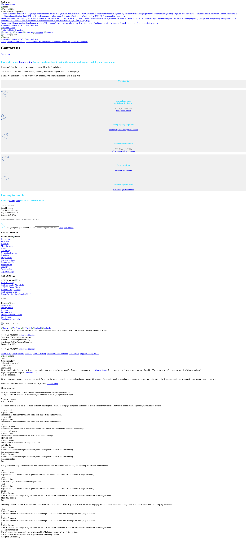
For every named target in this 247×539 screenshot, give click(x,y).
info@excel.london (123, 111)
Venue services (7, 18)
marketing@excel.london (123, 189)
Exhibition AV (53, 18)
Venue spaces (6, 23)
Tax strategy (6, 317)
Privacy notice (7, 308)
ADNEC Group (7, 282)
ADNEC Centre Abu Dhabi (12, 285)
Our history (5, 251)
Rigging (23, 18)
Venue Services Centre (123, 18)
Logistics (16, 18)
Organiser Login (31, 25)
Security (4, 267)
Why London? (50, 23)
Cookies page (52, 383)
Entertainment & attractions (15, 16)
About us (4, 244)
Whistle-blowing (8, 312)
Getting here (6, 14)
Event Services (63, 23)
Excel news (5, 255)
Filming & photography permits (149, 14)
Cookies (4, 310)
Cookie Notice (101, 370)
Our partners (67, 16)
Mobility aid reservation (126, 14)
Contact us (5, 54)
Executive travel (73, 14)
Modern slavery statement (11, 314)
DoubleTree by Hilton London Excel (16, 294)
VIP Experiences (33, 16)
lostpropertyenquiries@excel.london (123, 130)
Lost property (183, 14)
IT (67, 18)
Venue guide (101, 14)
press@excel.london (123, 170)
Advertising (73, 18)
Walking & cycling (31, 14)
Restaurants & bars (34, 21)
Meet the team (6, 246)
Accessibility (112, 14)
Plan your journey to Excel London (20, 228)
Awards (4, 248)
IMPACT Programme (103, 16)
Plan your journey (66, 228)
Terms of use (6, 305)
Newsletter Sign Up (9, 253)
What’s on (92, 14)
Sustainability (77, 16)
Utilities (62, 18)
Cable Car (84, 14)
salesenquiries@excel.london (123, 151)
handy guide (25, 62)
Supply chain (6, 264)
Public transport (17, 14)
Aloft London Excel (9, 292)
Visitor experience (76, 23)
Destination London (218, 14)
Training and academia (35, 23)
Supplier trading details (10, 319)
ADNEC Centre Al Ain (10, 287)
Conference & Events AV (37, 18)
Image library (6, 257)
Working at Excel (8, 260)
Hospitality (68, 21)
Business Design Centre (10, 289)
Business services (176, 18)
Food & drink (198, 14)
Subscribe (15, 25)
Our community (118, 16)
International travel (46, 14)
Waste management (106, 18)
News (191, 14)
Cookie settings (31, 372)
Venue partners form (140, 18)
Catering (81, 18)
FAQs (175, 14)
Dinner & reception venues (51, 16)
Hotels (207, 14)
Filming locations (19, 23)
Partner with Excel (8, 262)
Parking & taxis (60, 14)
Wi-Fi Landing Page (81, 21)
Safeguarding (167, 14)
